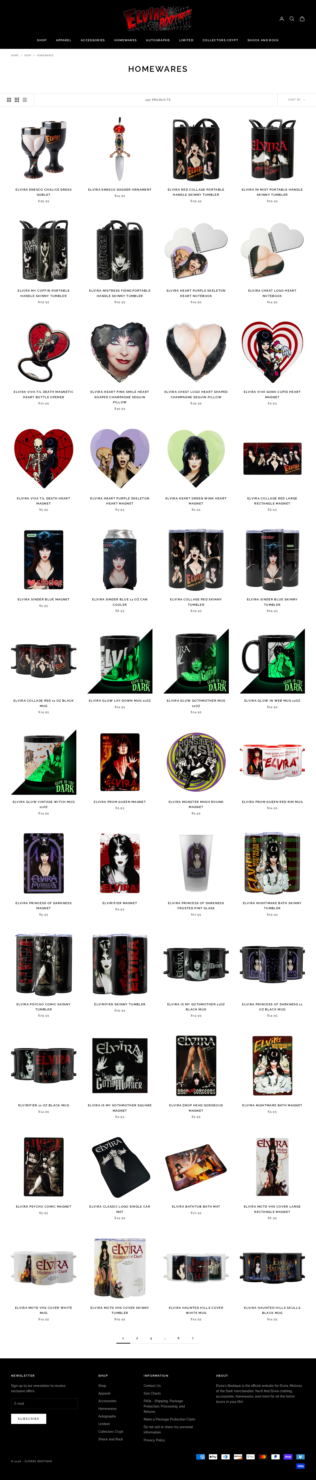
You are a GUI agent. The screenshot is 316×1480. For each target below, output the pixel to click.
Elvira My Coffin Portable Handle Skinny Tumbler (44, 293)
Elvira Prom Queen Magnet (120, 802)
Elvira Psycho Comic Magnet (43, 1206)
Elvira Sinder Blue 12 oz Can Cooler (120, 602)
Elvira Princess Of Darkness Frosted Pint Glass (196, 905)
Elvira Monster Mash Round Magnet (196, 804)
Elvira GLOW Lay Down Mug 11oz (120, 700)
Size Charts (152, 1393)
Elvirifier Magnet (119, 903)
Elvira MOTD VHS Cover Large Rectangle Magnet (272, 1209)
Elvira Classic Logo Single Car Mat (119, 1209)
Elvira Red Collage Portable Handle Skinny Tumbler (196, 192)
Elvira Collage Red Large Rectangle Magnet (272, 501)
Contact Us (152, 1386)
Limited (186, 40)
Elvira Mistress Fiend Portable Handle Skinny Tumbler (120, 293)
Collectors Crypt (220, 40)
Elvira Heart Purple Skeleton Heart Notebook (196, 293)
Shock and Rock (263, 40)
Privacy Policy (154, 1440)
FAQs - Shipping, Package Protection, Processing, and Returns (164, 1406)
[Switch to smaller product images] (17, 100)
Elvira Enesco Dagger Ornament (120, 189)
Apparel (63, 40)
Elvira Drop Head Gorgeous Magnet (196, 1108)
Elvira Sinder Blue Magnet (44, 599)
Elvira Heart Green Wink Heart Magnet (196, 501)
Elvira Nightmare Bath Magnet (272, 1105)
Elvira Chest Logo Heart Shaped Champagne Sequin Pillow (196, 394)
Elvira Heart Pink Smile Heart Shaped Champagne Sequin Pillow (119, 397)
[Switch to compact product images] (25, 100)
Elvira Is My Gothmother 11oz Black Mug (196, 1007)
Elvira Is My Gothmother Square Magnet (120, 1108)
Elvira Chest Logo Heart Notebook (272, 293)
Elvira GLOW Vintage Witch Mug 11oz (44, 804)
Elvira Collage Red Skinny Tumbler (196, 602)
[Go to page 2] (193, 1338)
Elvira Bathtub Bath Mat (196, 1206)
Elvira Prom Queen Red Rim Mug (272, 802)
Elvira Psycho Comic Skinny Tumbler (43, 1007)
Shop (41, 40)
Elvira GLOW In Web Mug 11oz (272, 700)
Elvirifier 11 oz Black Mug (43, 1105)
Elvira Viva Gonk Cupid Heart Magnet (272, 394)
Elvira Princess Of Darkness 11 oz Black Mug (272, 1007)
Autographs (158, 40)
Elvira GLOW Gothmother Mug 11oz (196, 703)
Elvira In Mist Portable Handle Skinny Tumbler (272, 192)
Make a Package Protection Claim (169, 1419)
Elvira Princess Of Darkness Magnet (43, 905)
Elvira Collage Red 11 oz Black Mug (43, 703)
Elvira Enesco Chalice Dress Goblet (43, 192)
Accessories (93, 40)
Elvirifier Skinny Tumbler (120, 1004)
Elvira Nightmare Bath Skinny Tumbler (272, 905)
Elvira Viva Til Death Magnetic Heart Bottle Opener (44, 394)
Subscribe (29, 1418)
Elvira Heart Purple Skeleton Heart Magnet (119, 501)
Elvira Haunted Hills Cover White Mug (196, 1310)
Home (15, 55)
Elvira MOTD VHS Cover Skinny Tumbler (119, 1310)
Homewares (125, 40)
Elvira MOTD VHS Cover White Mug (43, 1310)
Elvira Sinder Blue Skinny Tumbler (272, 602)
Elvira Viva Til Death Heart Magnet (43, 501)
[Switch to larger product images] (9, 100)
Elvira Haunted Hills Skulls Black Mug (272, 1310)
